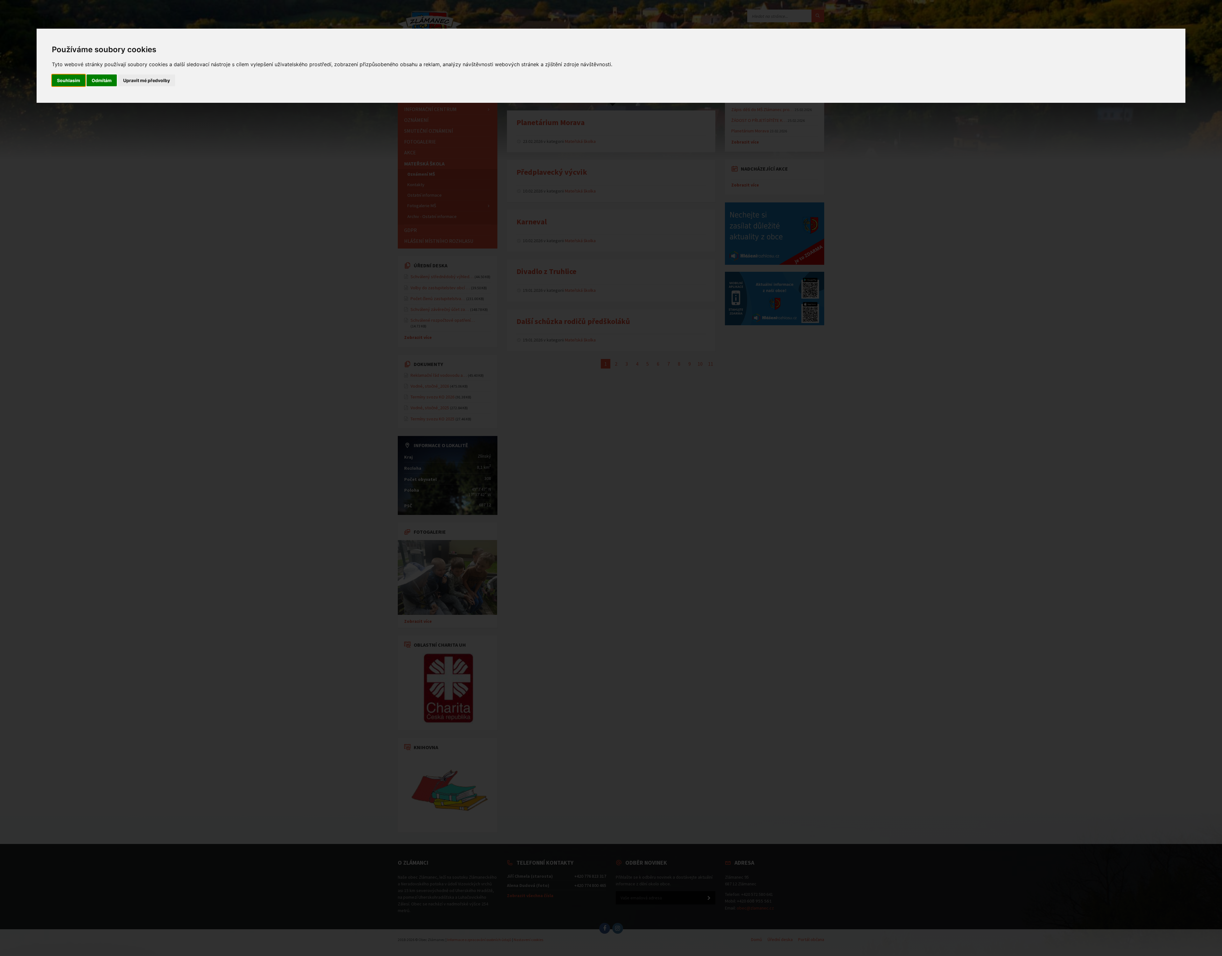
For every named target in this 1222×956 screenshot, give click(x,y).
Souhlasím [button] (68, 80)
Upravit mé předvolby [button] (146, 80)
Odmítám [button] (102, 80)
